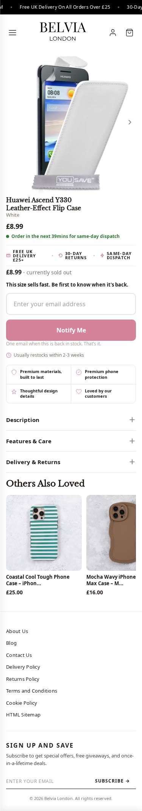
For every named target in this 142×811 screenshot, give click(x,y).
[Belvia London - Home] (62, 32)
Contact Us (19, 655)
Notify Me (71, 330)
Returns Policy (23, 679)
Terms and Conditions (31, 690)
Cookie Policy (21, 702)
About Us (17, 631)
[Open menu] (12, 32)
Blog (11, 642)
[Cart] (129, 32)
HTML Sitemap (23, 714)
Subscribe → (112, 781)
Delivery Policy (23, 666)
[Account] (113, 32)
